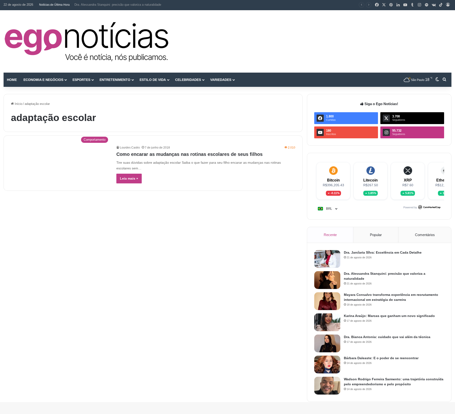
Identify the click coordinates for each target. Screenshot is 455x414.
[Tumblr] (412, 5)
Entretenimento (115, 80)
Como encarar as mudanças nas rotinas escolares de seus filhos (189, 154)
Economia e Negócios (43, 80)
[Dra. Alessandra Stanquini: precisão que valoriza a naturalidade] (327, 280)
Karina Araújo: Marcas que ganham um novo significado (389, 316)
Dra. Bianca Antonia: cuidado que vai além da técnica (387, 337)
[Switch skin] (437, 80)
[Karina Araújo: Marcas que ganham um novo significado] (327, 322)
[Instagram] (419, 5)
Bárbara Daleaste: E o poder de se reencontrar (381, 358)
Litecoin (370, 180)
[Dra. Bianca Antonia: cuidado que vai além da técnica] (327, 343)
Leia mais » (129, 178)
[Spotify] (426, 5)
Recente (330, 235)
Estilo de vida (153, 80)
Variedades (220, 80)
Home (12, 80)
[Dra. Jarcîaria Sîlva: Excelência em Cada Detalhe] (327, 259)
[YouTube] (405, 5)
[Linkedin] (398, 5)
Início (18, 104)
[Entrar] (447, 5)
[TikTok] (440, 5)
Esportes (81, 80)
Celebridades (188, 80)
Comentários (425, 235)
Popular (376, 235)
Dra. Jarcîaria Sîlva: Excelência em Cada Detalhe (383, 252)
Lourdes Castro (130, 147)
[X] (383, 5)
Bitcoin (333, 180)
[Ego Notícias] (86, 41)
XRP (408, 180)
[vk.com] (433, 5)
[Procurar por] (444, 80)
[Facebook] (376, 5)
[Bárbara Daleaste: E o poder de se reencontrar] (327, 364)
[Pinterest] (391, 5)
